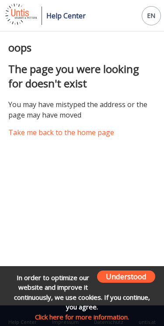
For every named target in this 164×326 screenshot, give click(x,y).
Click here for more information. (82, 316)
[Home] (20, 22)
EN (151, 15)
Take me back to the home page (61, 132)
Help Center (66, 16)
